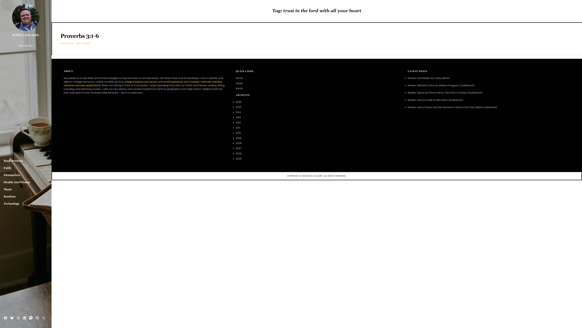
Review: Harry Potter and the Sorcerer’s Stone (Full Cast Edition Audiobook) (452, 107)
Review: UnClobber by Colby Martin (429, 78)
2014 (238, 112)
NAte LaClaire (315, 176)
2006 (239, 153)
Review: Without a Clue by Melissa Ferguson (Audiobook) (441, 85)
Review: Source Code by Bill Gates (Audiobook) (435, 100)
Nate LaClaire (25, 35)
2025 (238, 107)
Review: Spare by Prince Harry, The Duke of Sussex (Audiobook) (445, 92)
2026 (238, 102)
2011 (238, 128)
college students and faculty (141, 82)
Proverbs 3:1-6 (79, 36)
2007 (239, 148)
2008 (239, 143)
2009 (238, 138)
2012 (238, 122)
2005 (239, 159)
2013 (238, 117)
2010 (238, 133)
